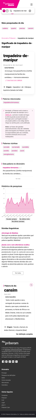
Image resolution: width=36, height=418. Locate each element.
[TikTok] (9, 363)
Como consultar (6, 380)
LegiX (3, 402)
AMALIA (8, 115)
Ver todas (18, 273)
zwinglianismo (9, 154)
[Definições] (30, 11)
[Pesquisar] (11, 11)
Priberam (4, 398)
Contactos (5, 395)
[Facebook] (3, 363)
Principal (4, 373)
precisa (22, 28)
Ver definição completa (24, 334)
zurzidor (14, 151)
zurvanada (15, 147)
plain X (3, 405)
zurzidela (25, 147)
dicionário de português (13, 349)
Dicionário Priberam (9, 38)
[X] (16, 363)
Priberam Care (6, 407)
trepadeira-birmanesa (11, 102)
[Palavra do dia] (31, 285)
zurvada (6, 147)
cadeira (5, 28)
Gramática (5, 385)
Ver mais (18, 178)
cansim (30, 28)
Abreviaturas (5, 382)
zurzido (6, 151)
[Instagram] (6, 363)
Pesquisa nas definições (8, 375)
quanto (13, 28)
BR (7, 10)
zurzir (22, 151)
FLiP (3, 400)
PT (4, 10)
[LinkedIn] (13, 363)
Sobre (3, 378)
